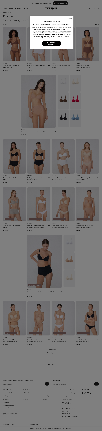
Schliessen (69, 18)
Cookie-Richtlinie (53, 34)
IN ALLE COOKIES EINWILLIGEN (51, 43)
